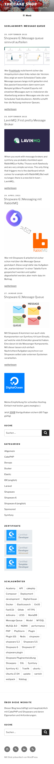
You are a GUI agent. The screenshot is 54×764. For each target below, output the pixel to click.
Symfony (9, 515)
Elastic (7, 474)
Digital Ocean (30, 599)
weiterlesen (10, 109)
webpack (10, 679)
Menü (28, 15)
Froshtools (14, 70)
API (21, 588)
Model (29, 620)
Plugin (31, 631)
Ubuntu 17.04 (13, 674)
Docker (8, 468)
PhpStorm (19, 631)
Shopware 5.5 (30, 642)
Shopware (9, 492)
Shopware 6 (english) (15, 503)
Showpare (11, 663)
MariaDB (32, 615)
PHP (8, 631)
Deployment (26, 594)
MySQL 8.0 (11, 626)
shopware (34, 636)
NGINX (24, 626)
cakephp (30, 588)
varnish (38, 674)
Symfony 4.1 (12, 668)
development (13, 599)
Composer (11, 594)
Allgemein (9, 451)
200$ (12, 412)
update (27, 674)
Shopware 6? (28, 647)
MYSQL (40, 620)
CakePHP (9, 457)
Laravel (8, 486)
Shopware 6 (10, 497)
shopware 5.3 (13, 642)
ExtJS (37, 604)
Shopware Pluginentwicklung (21, 658)
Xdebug (23, 679)
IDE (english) (10, 480)
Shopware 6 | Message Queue (24, 297)
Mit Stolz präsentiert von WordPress (21, 757)
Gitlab (21, 609)
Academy (10, 588)
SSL (22, 663)
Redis (23, 636)
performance (38, 626)
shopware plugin (14, 652)
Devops (8, 462)
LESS (21, 615)
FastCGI (10, 609)
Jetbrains (10, 615)
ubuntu (36, 668)
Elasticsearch (24, 604)
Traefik (25, 668)
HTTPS (31, 609)
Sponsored (10, 509)
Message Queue (14, 620)
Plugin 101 (11, 636)
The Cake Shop (20, 4)
